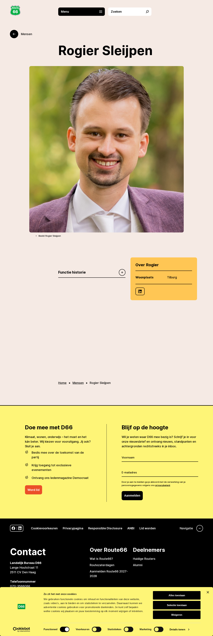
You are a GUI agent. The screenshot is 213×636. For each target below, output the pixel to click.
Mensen (78, 383)
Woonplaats (144, 277)
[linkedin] (20, 528)
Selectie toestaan (177, 605)
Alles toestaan (177, 595)
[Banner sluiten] (208, 592)
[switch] (96, 629)
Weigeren (176, 614)
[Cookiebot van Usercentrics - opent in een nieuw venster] (21, 629)
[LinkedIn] (140, 291)
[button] (83, 11)
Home (62, 383)
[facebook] (13, 528)
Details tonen (177, 629)
